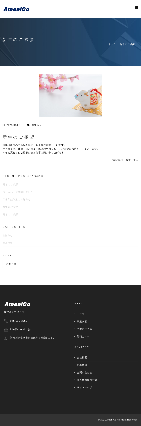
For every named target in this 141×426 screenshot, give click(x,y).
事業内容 (82, 321)
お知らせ (8, 235)
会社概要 (82, 357)
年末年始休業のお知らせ (17, 199)
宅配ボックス (84, 329)
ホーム (112, 44)
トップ (81, 314)
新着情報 (82, 365)
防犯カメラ (83, 336)
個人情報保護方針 (87, 379)
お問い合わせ (84, 372)
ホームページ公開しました (18, 192)
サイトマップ (84, 387)
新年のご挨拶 (127, 44)
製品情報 (8, 242)
